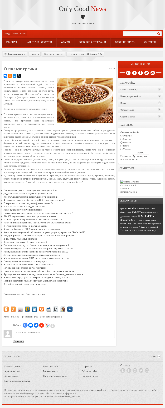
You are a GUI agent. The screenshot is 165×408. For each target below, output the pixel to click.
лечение (155, 212)
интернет (140, 208)
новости (91, 23)
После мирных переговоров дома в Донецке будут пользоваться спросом (39, 271)
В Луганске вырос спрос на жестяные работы (25, 226)
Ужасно (127, 149)
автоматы (146, 220)
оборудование (125, 212)
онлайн (131, 208)
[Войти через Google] (47, 325)
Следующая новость (35, 294)
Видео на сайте (50, 366)
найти (147, 209)
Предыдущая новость (14, 294)
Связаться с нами (90, 376)
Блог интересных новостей (17, 381)
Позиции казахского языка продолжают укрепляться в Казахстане (36, 281)
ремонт (124, 227)
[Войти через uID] (25, 325)
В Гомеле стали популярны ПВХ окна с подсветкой (28, 264)
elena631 (15, 317)
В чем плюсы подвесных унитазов (20, 239)
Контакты (150, 42)
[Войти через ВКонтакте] (30, 325)
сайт (144, 212)
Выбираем (143, 227)
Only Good (82, 8)
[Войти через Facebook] (36, 325)
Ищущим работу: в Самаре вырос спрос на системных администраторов (39, 235)
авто (130, 227)
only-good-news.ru (101, 390)
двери (158, 224)
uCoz (18, 356)
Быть (134, 224)
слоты (140, 220)
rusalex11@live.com (70, 396)
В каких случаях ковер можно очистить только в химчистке (33, 219)
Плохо (126, 146)
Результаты (125, 156)
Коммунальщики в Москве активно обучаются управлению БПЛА (36, 252)
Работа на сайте (89, 371)
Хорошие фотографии (92, 42)
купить (146, 215)
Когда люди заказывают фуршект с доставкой (25, 242)
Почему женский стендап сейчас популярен (25, 268)
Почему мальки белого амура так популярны (25, 261)
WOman (65, 42)
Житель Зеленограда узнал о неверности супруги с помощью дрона (36, 277)
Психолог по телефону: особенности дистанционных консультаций (36, 245)
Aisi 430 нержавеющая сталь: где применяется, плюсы (30, 216)
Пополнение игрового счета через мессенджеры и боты (30, 190)
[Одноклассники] (10, 76)
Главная (11, 42)
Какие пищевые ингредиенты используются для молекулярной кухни (37, 223)
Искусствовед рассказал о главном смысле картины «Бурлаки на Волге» (38, 248)
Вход (7, 34)
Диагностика (125, 217)
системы (123, 223)
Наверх (152, 356)
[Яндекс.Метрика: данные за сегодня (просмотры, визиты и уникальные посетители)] (129, 181)
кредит (123, 208)
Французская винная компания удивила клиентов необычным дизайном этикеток (43, 274)
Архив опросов (140, 156)
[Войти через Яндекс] (41, 325)
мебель (139, 224)
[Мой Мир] (14, 76)
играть (152, 208)
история (134, 217)
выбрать (137, 211)
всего (145, 223)
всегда (153, 220)
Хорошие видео (125, 42)
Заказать (125, 220)
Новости (35, 54)
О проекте (87, 366)
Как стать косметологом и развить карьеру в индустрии (31, 197)
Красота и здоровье (53, 54)
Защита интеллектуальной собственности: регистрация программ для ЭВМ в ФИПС (44, 232)
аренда (135, 227)
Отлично (127, 136)
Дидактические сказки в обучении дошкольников (28, 193)
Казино (134, 220)
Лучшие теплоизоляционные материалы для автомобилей (32, 255)
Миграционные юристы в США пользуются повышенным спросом (36, 258)
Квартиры (151, 224)
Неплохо (127, 142)
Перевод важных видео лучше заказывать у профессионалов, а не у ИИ (38, 213)
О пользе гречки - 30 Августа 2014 (85, 54)
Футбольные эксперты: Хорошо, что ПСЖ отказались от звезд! (34, 200)
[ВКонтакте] (5, 76)
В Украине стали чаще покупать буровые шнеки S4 (28, 203)
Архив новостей (12, 371)
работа (149, 212)
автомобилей (153, 227)
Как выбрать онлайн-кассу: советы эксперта (25, 284)
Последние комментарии (55, 376)
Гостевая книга (50, 371)
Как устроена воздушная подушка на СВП (24, 206)
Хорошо (127, 139)
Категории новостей (39, 42)
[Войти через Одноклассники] (52, 326)
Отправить (19, 341)
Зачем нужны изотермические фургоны (23, 210)
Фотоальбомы (11, 376)
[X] (19, 76)
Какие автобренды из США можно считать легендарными (32, 229)
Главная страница (16, 54)
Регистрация (19, 34)
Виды (130, 224)
